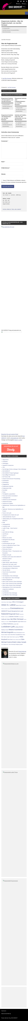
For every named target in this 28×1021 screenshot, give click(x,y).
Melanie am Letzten (7, 537)
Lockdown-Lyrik (6, 526)
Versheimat (5, 573)
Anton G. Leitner (18, 440)
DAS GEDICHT (6, 471)
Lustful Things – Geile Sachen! (9, 528)
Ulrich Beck (10, 639)
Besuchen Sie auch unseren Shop (9, 434)
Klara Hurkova (8, 624)
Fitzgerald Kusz (13, 614)
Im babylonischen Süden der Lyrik (10, 514)
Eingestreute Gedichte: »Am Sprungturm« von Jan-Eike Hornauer (7, 100)
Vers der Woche (6, 570)
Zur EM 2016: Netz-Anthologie (9, 593)
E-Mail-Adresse (5, 168)
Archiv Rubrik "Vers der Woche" (12, 209)
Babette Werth (19, 605)
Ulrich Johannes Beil (17, 639)
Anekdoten (5, 461)
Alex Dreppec (9, 602)
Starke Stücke (12, 636)
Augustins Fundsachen (8, 465)
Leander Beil (15, 623)
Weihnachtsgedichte (7, 579)
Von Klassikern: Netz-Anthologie (10, 575)
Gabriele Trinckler (14, 616)
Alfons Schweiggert (17, 602)
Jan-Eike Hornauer (6, 78)
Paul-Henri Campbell (15, 634)
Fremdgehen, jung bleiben (8, 494)
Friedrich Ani (7, 616)
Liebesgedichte (6, 524)
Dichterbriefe (5, 480)
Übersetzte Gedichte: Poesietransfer (11, 566)
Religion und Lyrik (6, 554)
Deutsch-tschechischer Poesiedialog (11, 478)
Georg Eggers (21, 616)
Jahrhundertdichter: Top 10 (8, 516)
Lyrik (15, 90)
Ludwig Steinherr (19, 627)
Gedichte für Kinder (7, 501)
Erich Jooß (20, 611)
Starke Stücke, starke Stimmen (9, 562)
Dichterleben (5, 482)
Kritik (3, 522)
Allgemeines (5, 459)
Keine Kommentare (6, 31)
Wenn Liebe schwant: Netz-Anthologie (11, 585)
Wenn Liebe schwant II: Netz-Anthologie (12, 581)
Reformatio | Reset (6, 549)
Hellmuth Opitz (5, 619)
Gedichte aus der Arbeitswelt (9, 499)
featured (4, 614)
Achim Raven (3, 602)
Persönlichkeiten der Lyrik (8, 543)
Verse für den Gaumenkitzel (9, 572)
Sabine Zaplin (7, 636)
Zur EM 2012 (5, 591)
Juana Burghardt (13, 621)
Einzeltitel (4, 490)
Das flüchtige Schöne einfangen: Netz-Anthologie (14, 469)
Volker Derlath (21, 642)
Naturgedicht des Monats (8, 539)
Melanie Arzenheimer (16, 629)
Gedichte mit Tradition (7, 503)
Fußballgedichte (6, 497)
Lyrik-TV (4, 535)
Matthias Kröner (4, 629)
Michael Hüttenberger (18, 632)
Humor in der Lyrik (6, 513)
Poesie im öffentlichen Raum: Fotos (11, 545)
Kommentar (4, 141)
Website (3, 174)
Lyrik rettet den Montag (7, 532)
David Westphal (12, 611)
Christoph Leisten (7, 608)
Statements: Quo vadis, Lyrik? (9, 564)
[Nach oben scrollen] (25, 1018)
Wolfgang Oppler (19, 644)
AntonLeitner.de (22, 651)
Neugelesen (5, 541)
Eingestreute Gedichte (7, 90)
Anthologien (5, 463)
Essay (3, 492)
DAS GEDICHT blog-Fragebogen (10, 473)
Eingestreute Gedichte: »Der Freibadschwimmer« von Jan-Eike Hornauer (21, 101)
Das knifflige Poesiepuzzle (8, 474)
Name (3, 161)
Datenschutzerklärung (6, 1013)
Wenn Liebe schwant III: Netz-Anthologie (12, 583)
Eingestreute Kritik (6, 488)
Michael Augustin (7, 632)
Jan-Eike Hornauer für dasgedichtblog (10, 30)
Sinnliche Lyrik (6, 560)
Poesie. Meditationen (7, 547)
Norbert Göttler (7, 634)
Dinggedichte (5, 484)
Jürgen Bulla (20, 621)
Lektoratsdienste (14, 438)
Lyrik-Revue (5, 534)
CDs (3, 467)
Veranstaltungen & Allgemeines (10, 568)
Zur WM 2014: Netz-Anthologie (9, 594)
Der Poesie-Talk (6, 476)
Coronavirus (15, 608)
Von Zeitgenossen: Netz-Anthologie (11, 577)
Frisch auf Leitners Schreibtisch (10, 495)
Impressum (3, 1010)
